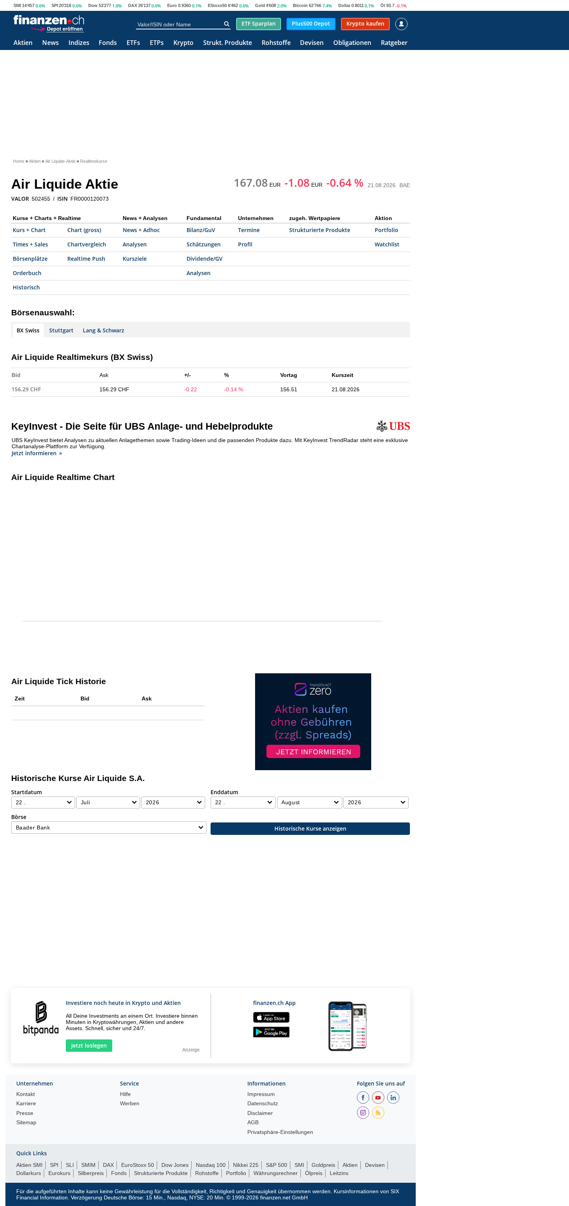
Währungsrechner (276, 1173)
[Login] (401, 24)
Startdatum (26, 792)
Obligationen (352, 43)
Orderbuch (27, 273)
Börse (18, 817)
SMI (17, 5)
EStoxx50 (217, 5)
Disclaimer (260, 1113)
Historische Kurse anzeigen (310, 828)
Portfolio (386, 230)
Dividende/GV (205, 258)
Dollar (344, 5)
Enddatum (224, 792)
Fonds (108, 43)
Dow (93, 5)
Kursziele (135, 258)
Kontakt (25, 1094)
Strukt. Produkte (227, 43)
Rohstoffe (276, 43)
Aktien (23, 43)
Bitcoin (300, 5)
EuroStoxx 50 (137, 1165)
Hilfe (125, 1094)
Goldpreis (323, 1165)
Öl (382, 5)
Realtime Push (86, 258)
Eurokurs (59, 1173)
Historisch (26, 287)
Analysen (135, 244)
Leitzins (339, 1173)
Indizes (79, 43)
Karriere (26, 1103)
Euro (172, 5)
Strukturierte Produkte (319, 230)
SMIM (88, 1165)
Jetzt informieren (34, 453)
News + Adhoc (141, 230)
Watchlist (387, 244)
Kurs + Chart (29, 230)
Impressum (261, 1094)
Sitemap (26, 1122)
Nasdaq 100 (211, 1165)
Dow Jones (175, 1165)
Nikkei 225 (246, 1165)
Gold (260, 5)
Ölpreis (313, 1173)
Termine (249, 230)
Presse (24, 1113)
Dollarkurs (28, 1173)
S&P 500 (276, 1165)
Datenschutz (262, 1103)
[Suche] (227, 24)
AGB (253, 1122)
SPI (54, 5)
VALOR (20, 198)
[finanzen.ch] (49, 19)
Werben (129, 1103)
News (50, 43)
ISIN (62, 198)
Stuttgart (61, 330)
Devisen (312, 43)
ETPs (157, 43)
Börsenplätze (30, 258)
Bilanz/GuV (201, 230)
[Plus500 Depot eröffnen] (57, 28)
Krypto (183, 43)
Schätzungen (204, 244)
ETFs (133, 43)
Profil (245, 244)
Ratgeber (394, 43)
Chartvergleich (86, 244)
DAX (132, 5)
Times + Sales (30, 244)
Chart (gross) (84, 230)
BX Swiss (28, 330)
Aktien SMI (29, 1165)
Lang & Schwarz (103, 330)
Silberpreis (91, 1173)
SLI (70, 1165)
